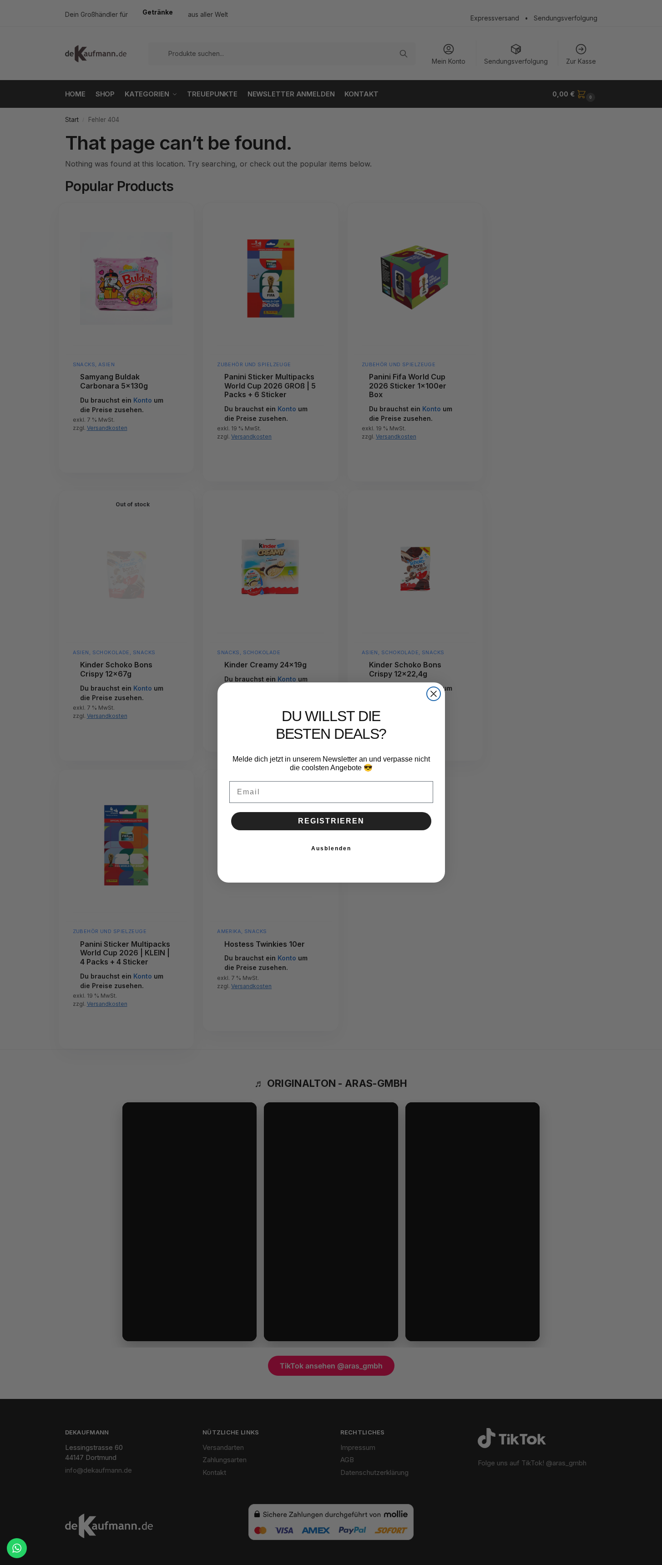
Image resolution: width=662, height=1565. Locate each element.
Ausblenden (331, 848)
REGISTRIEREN (331, 821)
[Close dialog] (433, 694)
